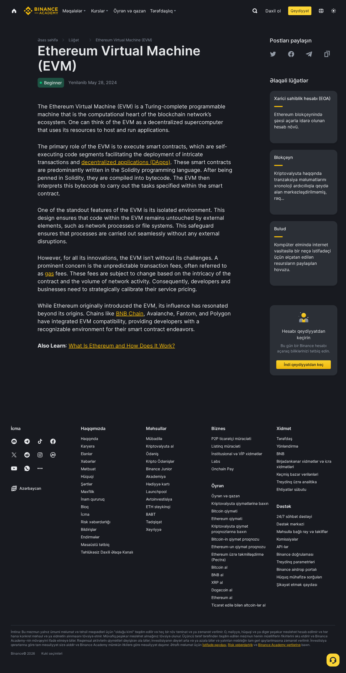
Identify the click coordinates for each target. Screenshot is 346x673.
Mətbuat (88, 469)
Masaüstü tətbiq (95, 544)
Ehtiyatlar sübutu (291, 489)
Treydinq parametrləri (296, 561)
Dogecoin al (221, 590)
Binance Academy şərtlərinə (279, 645)
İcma (85, 514)
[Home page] (41, 10)
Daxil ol (273, 11)
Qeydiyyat (300, 10)
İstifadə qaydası (214, 645)
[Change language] (321, 11)
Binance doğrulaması (295, 554)
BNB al (217, 574)
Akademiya (156, 476)
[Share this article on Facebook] (291, 54)
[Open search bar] (253, 11)
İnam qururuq (93, 499)
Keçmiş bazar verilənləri (297, 474)
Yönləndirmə (287, 446)
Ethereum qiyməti (226, 518)
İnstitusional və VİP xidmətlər (236, 453)
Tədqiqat (154, 521)
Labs (215, 461)
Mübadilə (154, 438)
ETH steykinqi (158, 506)
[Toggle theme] (334, 10)
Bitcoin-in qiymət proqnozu (235, 539)
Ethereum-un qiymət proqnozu (238, 546)
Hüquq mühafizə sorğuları (299, 577)
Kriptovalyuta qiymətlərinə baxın (239, 503)
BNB (280, 453)
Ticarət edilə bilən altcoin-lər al (238, 605)
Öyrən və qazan (225, 496)
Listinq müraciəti (225, 446)
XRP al (217, 582)
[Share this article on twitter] (273, 54)
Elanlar (86, 453)
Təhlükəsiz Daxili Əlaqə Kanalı (107, 552)
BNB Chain (130, 313)
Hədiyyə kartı (157, 484)
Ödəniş (152, 453)
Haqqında (89, 438)
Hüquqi (87, 476)
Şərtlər (86, 484)
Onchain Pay (222, 469)
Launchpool (156, 491)
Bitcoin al (219, 567)
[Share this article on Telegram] (309, 54)
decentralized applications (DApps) (125, 162)
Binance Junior (159, 469)
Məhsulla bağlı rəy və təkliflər (302, 531)
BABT (151, 514)
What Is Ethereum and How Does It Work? (122, 345)
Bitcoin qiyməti (224, 511)
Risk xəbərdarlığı (95, 521)
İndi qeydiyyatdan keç (304, 364)
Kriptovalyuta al (160, 446)
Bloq (85, 506)
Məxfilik (87, 491)
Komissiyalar (287, 539)
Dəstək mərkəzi (290, 524)
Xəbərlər (88, 461)
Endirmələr (90, 537)
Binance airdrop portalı (297, 569)
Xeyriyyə (153, 529)
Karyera (88, 446)
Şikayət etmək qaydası (297, 584)
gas (49, 273)
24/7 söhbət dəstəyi (294, 516)
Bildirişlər (89, 529)
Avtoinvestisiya (159, 499)
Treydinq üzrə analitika (297, 481)
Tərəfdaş (284, 438)
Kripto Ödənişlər (160, 461)
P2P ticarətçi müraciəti (231, 438)
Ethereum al (221, 597)
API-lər (282, 546)
